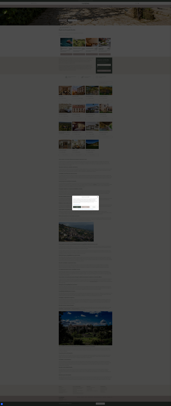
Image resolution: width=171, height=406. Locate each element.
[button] (97, 196)
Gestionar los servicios (76, 204)
